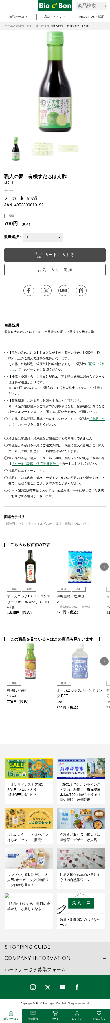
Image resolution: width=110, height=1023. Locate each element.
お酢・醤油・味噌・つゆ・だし (67, 523)
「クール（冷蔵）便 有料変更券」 (35, 463)
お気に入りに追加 (55, 269)
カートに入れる (60, 255)
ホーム (9, 25)
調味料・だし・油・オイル (33, 25)
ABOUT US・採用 (91, 16)
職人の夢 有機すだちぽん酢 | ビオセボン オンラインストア (55, 5)
